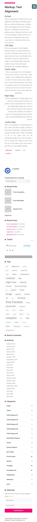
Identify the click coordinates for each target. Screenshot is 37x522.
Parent (9, 442)
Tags (28, 314)
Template (10, 465)
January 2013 (11, 346)
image (9, 294)
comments (24, 274)
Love (13, 298)
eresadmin (15, 169)
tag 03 (21, 314)
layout (27, 294)
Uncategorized (11, 470)
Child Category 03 (12, 424)
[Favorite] (12, 250)
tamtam (9, 461)
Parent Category (12, 447)
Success (14, 310)
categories (24, 270)
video (8, 326)
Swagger (21, 310)
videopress (16, 326)
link (7, 298)
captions (14, 270)
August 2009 (11, 388)
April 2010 (10, 373)
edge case (11, 282)
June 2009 (10, 394)
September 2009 (12, 386)
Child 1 (9, 406)
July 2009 (10, 391)
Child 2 (9, 410)
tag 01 (8, 314)
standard (22, 306)
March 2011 (10, 354)
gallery (13, 290)
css (24, 150)
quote (28, 302)
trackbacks (8, 322)
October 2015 (11, 344)
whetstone (10, 479)
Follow (28, 246)
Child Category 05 (12, 433)
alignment (9, 150)
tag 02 (14, 314)
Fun (7, 290)
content (17, 150)
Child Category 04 (12, 429)
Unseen (24, 322)
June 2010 (10, 367)
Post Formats (14, 302)
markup (8, 153)
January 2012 (11, 352)
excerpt (8, 286)
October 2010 (11, 357)
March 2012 (10, 349)
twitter (16, 322)
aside (7, 270)
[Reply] (7, 250)
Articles (24, 266)
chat (7, 274)
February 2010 (11, 378)
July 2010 (10, 365)
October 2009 (11, 383)
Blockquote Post (12, 234)
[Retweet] (10, 250)
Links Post (10, 232)
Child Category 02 (12, 419)
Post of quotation (12, 224)
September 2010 (12, 359)
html (22, 290)
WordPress (26, 326)
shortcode (11, 306)
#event (11, 496)
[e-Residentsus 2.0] (13, 5)
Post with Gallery (12, 226)
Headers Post (11, 229)
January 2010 (11, 380)
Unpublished (11, 475)
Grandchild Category (13, 438)
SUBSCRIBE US (18, 510)
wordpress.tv (10, 330)
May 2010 (10, 370)
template (11, 318)
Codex (14, 274)
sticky (7, 310)
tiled (21, 318)
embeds (23, 282)
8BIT (7, 266)
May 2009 (10, 396)
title (27, 318)
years (8, 484)
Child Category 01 (12, 415)
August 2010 (11, 362)
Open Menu (34, 6)
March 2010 (10, 375)
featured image (20, 286)
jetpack (18, 294)
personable (10, 452)
